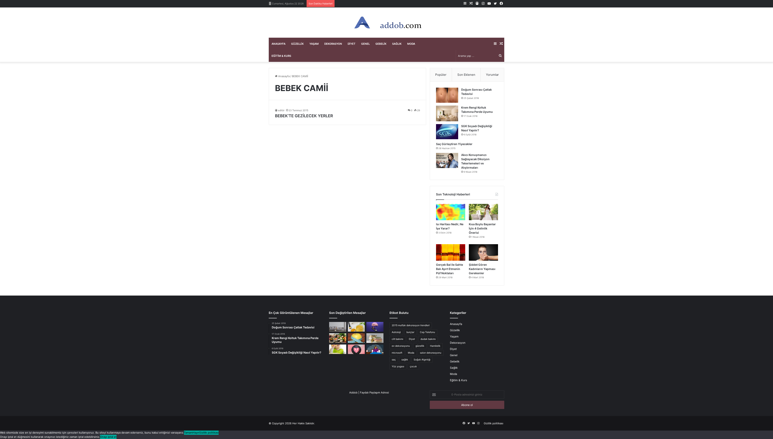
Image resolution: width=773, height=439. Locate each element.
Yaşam (314, 43)
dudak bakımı (428, 338)
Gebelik (380, 43)
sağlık (404, 359)
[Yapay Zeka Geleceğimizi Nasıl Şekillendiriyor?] (374, 327)
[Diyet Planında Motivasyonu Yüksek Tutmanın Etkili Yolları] (337, 338)
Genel (365, 43)
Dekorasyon (333, 43)
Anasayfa (278, 43)
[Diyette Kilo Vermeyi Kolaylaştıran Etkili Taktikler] (356, 338)
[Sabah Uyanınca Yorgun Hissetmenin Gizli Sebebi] (374, 349)
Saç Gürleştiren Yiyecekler (454, 144)
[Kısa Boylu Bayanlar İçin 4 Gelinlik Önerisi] (483, 212)
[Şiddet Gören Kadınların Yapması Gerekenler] (483, 252)
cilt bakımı (397, 338)
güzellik (419, 345)
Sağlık (397, 43)
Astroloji (396, 332)
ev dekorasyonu (401, 345)
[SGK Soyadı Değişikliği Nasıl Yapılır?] (447, 131)
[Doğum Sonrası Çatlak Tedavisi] (447, 95)
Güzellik (297, 43)
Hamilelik (435, 345)
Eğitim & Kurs (281, 55)
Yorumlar (492, 75)
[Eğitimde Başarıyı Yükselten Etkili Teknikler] (374, 338)
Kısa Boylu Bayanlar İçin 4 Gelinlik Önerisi (482, 228)
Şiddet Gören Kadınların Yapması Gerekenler (482, 269)
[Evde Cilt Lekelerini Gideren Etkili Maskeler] (356, 327)
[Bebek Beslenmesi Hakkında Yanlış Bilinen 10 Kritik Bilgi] (337, 349)
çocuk (413, 366)
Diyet (351, 43)
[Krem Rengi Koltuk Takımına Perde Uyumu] (447, 113)
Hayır (196, 432)
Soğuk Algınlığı (422, 359)
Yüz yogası (398, 366)
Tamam (188, 432)
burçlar (410, 332)
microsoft (397, 352)
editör (281, 110)
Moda (411, 43)
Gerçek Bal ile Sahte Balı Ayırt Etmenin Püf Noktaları (449, 269)
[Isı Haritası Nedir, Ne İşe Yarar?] (450, 212)
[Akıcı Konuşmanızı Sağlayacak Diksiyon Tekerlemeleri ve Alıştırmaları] (447, 160)
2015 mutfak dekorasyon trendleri (411, 325)
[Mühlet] (386, 23)
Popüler (440, 75)
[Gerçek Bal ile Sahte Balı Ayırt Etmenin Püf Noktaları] (450, 252)
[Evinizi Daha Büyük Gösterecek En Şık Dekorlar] (337, 327)
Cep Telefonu (427, 332)
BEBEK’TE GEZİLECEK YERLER (304, 115)
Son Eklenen (466, 75)
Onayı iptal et (108, 436)
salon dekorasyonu (430, 352)
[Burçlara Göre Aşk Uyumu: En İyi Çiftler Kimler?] (356, 349)
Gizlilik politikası (493, 423)
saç (394, 359)
